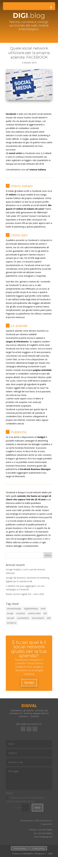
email (43, 608)
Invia (37, 807)
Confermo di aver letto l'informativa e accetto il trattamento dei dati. (26, 799)
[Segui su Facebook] (23, 729)
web (49, 618)
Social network (38, 618)
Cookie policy (38, 848)
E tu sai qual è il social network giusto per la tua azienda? (29, 649)
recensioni (20, 613)
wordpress (11, 623)
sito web (10, 618)
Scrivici (29, 683)
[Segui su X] (35, 729)
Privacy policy (19, 848)
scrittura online (34, 613)
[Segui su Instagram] (29, 729)
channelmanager (14, 608)
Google (10, 613)
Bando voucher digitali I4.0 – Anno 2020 (25, 594)
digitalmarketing (31, 608)
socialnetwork (23, 618)
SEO (45, 613)
